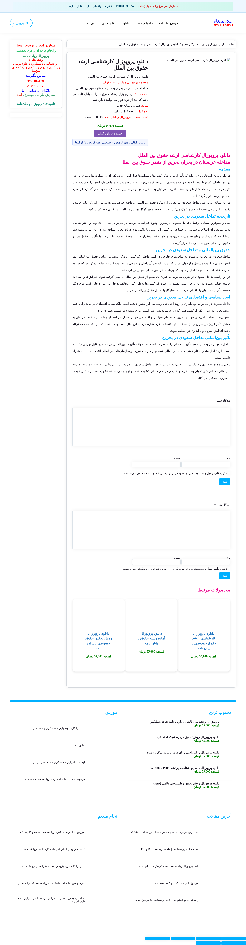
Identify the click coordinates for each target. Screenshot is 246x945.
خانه (231, 44)
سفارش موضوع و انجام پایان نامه (158, 6)
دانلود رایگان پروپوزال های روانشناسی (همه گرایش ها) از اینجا (110, 142)
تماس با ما (91, 23)
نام (228, 457)
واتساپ (97, 6)
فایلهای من (108, 23)
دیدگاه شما (222, 400)
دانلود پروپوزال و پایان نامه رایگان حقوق (204, 44)
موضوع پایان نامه (168, 23)
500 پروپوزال (21, 22)
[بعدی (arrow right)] (208, 943)
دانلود (126, 23)
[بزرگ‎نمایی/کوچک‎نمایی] (233, 938)
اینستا (70, 6)
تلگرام (108, 6)
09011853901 (123, 6)
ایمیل (177, 457)
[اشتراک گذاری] (183, 938)
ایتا (87, 6)
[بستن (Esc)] (157, 938)
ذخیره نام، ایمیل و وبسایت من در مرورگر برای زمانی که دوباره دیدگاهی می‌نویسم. (175, 473)
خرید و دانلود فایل (110, 133)
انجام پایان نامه (145, 23)
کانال (79, 6)
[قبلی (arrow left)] (233, 943)
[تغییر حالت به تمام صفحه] (208, 938)
